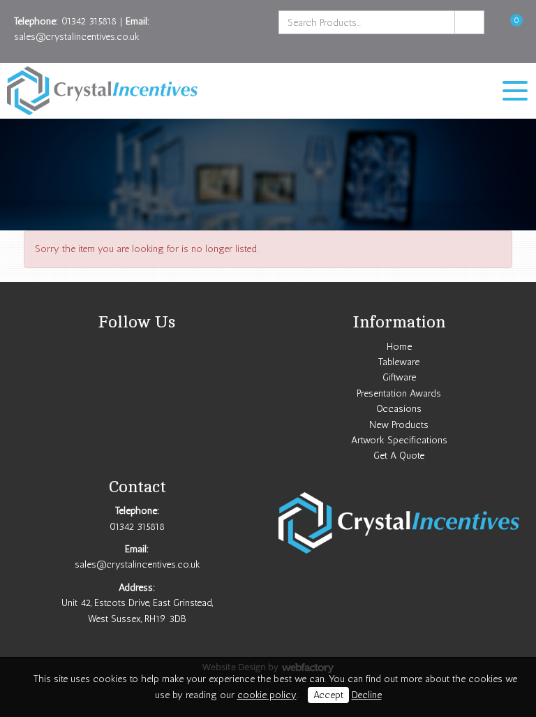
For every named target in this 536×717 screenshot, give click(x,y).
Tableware (398, 362)
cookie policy (267, 695)
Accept (328, 695)
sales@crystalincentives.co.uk (77, 37)
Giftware (399, 377)
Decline (367, 695)
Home (399, 347)
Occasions (399, 409)
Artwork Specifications (399, 440)
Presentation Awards (399, 393)
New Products (399, 425)
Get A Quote (398, 455)
